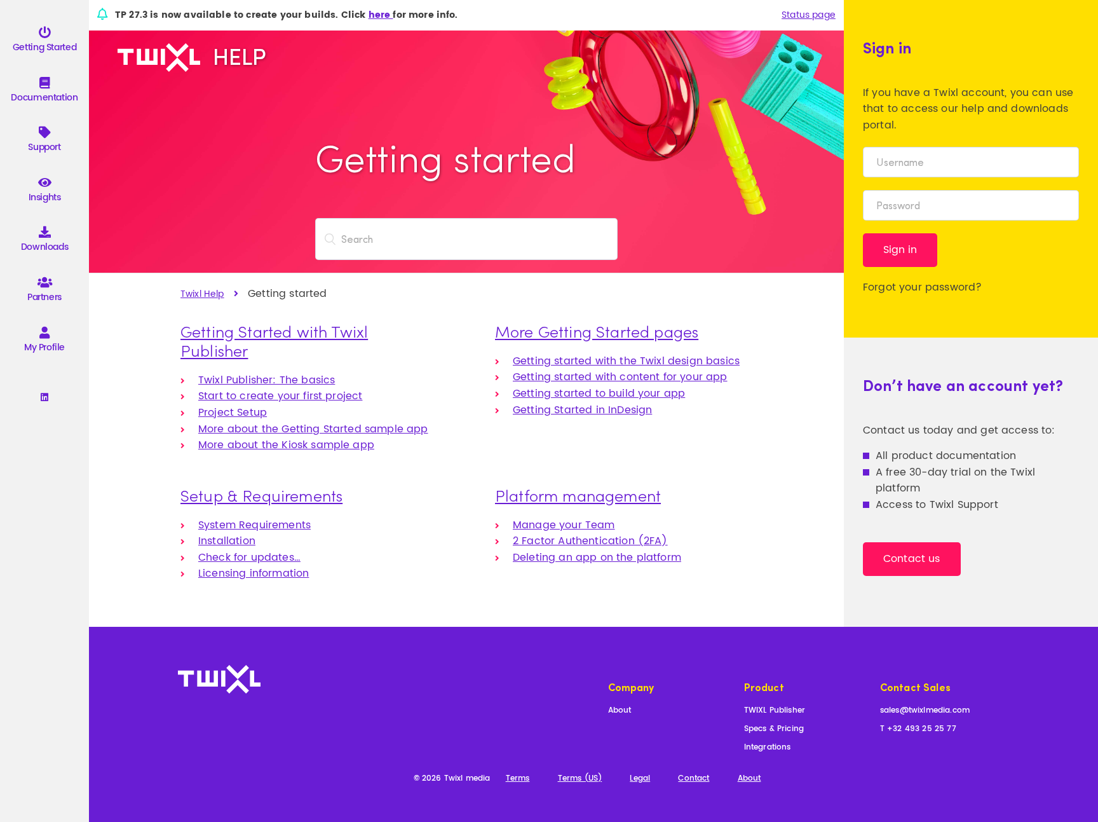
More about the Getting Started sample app (313, 429)
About (620, 711)
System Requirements (254, 525)
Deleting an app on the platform (597, 557)
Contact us (911, 559)
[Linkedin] (44, 398)
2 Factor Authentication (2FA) (590, 541)
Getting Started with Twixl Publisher (274, 340)
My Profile (44, 347)
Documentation (44, 97)
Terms (518, 779)
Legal (640, 779)
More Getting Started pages (596, 331)
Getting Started (44, 47)
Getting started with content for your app (620, 377)
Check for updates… (249, 557)
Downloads (45, 247)
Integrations (767, 748)
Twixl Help (202, 294)
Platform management (578, 495)
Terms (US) (580, 779)
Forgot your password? (922, 287)
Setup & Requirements (261, 495)
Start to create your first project (280, 396)
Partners (44, 297)
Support (44, 147)
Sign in (900, 250)
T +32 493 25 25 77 (918, 729)
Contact (693, 779)
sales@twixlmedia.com (925, 711)
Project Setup (232, 412)
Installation (226, 541)
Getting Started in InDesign (582, 410)
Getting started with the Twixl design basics (626, 361)
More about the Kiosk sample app (286, 445)
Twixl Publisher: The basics (266, 380)
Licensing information (253, 573)
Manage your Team (564, 525)
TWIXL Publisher (774, 711)
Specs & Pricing (774, 729)
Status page (809, 15)
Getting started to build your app (599, 393)
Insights (45, 197)
